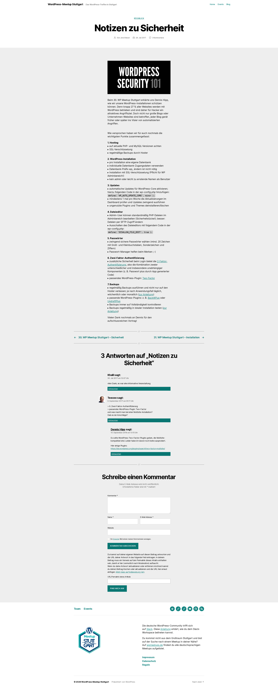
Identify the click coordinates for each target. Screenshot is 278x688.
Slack (149, 629)
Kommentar (113, 496)
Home (212, 4)
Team (77, 608)
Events (221, 4)
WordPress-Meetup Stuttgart (65, 4)
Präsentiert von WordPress (123, 682)
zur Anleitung (146, 294)
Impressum (148, 657)
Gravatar (116, 539)
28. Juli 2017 (141, 38)
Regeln (146, 664)
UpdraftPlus (114, 301)
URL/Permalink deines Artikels (119, 577)
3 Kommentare (158, 38)
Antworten (113, 389)
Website (111, 528)
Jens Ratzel (125, 38)
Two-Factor (148, 278)
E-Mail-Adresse (146, 517)
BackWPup (154, 297)
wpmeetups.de (155, 645)
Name (110, 517)
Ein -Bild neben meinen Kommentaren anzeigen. (130, 539)
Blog (228, 4)
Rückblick (139, 18)
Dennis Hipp (118, 429)
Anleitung (165, 629)
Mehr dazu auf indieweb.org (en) (130, 572)
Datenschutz (149, 661)
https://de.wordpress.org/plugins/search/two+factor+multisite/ (138, 448)
